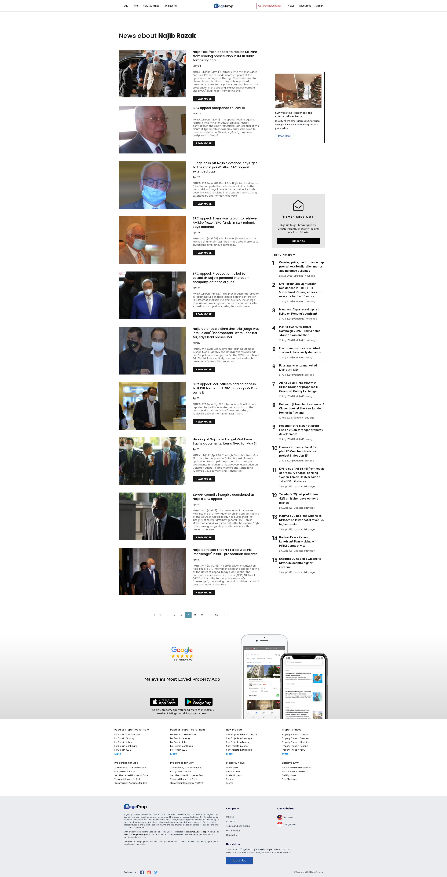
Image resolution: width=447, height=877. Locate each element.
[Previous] (154, 615)
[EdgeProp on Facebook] (142, 872)
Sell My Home (289, 775)
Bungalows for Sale (124, 771)
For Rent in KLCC (178, 749)
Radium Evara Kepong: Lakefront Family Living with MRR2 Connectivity (298, 541)
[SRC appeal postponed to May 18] (152, 129)
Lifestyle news (233, 771)
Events (229, 782)
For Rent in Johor (179, 742)
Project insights (140, 834)
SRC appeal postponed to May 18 (219, 108)
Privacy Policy (233, 830)
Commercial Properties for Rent (186, 782)
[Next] (224, 615)
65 (216, 615)
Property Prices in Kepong (295, 745)
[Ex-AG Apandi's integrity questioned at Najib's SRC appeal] (152, 516)
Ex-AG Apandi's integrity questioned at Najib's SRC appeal (223, 497)
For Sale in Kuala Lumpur (127, 734)
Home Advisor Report (199, 832)
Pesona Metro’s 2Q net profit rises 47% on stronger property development (301, 430)
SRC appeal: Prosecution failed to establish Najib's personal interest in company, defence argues (221, 277)
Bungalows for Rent (180, 771)
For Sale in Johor (123, 742)
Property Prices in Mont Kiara (296, 742)
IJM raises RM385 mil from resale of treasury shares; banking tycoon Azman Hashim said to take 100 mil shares (302, 475)
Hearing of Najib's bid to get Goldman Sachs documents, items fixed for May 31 (225, 441)
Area (126, 834)
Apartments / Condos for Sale (130, 767)
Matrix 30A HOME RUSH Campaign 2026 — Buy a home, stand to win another (300, 331)
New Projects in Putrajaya (239, 749)
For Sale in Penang (124, 738)
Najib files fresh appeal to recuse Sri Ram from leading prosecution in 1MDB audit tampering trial (225, 56)
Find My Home (289, 779)
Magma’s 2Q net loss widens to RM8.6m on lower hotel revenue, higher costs (301, 520)
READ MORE (204, 99)
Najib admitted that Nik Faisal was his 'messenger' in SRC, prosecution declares (225, 552)
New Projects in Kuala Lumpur (241, 734)
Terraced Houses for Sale (127, 779)
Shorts (229, 779)
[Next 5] (209, 615)
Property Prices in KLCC (294, 749)
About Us (231, 821)
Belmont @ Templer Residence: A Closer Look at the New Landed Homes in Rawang (301, 408)
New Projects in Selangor (239, 738)
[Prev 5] (167, 615)
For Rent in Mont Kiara (181, 745)
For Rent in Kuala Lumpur (183, 734)
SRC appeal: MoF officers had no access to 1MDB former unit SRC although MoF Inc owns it (225, 388)
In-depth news (234, 775)
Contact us (232, 835)
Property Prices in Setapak (295, 738)
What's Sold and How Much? (297, 767)
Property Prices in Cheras (295, 734)
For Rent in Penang (180, 738)
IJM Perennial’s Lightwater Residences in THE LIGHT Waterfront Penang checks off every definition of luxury (300, 290)
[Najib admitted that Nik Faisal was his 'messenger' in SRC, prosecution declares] (152, 571)
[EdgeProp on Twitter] (156, 872)
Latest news (232, 767)
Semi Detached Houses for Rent (187, 775)
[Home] (223, 5)
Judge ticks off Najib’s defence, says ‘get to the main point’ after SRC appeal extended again (225, 167)
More (117, 753)
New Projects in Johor (237, 745)
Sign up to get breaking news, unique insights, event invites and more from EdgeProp (298, 228)
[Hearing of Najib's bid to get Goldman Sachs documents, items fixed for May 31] (152, 461)
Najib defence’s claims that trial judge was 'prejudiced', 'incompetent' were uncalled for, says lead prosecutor (226, 333)
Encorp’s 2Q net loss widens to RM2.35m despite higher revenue (300, 563)
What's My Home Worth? (295, 771)
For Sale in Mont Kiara (125, 745)
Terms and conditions (238, 825)
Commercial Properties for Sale (130, 782)
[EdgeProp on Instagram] (149, 872)
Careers (230, 816)
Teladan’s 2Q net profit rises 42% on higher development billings (298, 498)
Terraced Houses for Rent (183, 779)
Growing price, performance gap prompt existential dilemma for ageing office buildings (301, 266)
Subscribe (298, 241)
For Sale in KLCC (122, 749)
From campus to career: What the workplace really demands (300, 350)
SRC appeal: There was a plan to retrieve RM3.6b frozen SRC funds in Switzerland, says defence (225, 222)
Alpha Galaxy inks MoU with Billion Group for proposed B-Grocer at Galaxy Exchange (299, 387)
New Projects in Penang (238, 742)
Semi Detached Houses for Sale (131, 775)
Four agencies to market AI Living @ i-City (298, 367)
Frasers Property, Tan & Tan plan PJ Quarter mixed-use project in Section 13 (298, 451)
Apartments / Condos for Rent (186, 767)
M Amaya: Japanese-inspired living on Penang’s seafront (299, 311)
